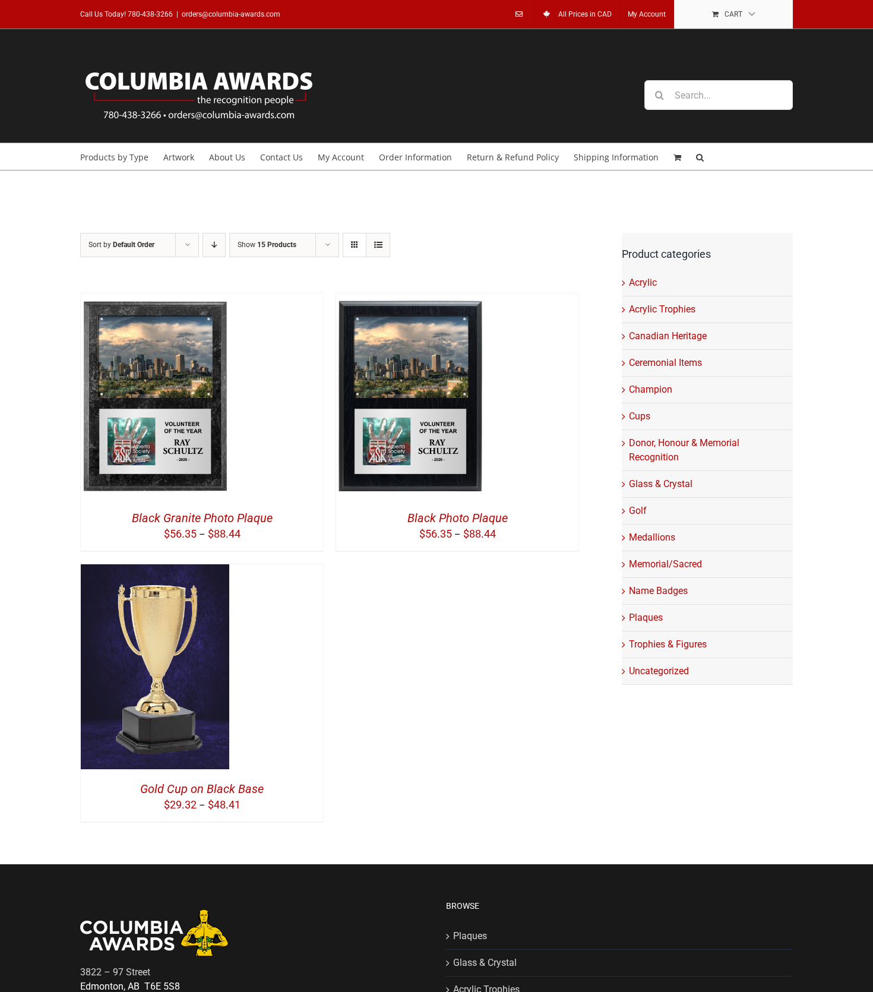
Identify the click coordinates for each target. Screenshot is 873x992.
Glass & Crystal (660, 483)
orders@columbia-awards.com (231, 14)
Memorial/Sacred (665, 564)
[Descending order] (214, 245)
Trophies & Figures (668, 644)
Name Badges (658, 590)
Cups (639, 416)
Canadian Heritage (668, 336)
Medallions (652, 537)
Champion (650, 389)
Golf (638, 510)
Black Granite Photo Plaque (202, 518)
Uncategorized (659, 671)
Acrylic (643, 282)
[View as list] (378, 245)
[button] (700, 156)
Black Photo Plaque (457, 518)
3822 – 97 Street (115, 972)
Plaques (646, 617)
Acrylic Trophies (662, 309)
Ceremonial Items (665, 362)
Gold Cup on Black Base (202, 789)
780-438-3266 (150, 14)
